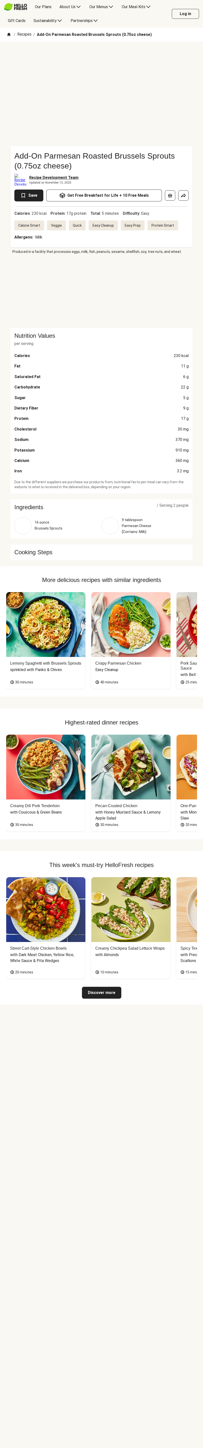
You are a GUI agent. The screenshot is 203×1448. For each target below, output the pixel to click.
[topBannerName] (101, 56)
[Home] (9, 34)
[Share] (183, 195)
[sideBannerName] (101, 291)
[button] (101, 507)
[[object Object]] (170, 195)
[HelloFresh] (15, 7)
